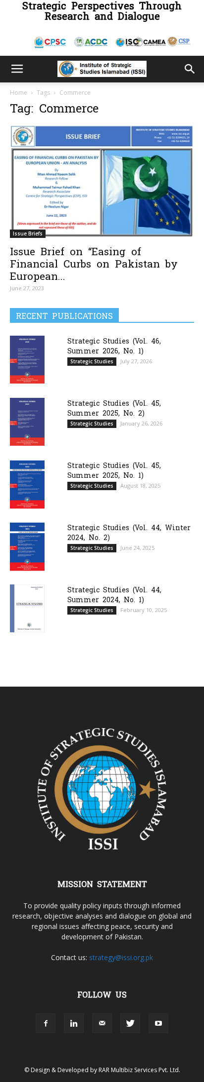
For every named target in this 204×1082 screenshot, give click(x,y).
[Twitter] (130, 1023)
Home (18, 92)
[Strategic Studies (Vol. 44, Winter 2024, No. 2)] (27, 546)
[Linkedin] (74, 1023)
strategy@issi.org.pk (121, 957)
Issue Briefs (28, 233)
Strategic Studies (91, 361)
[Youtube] (158, 1023)
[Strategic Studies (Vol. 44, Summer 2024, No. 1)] (27, 608)
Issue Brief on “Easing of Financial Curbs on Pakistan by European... (94, 262)
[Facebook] (45, 1023)
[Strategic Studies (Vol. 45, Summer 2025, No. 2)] (27, 422)
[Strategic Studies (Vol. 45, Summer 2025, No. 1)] (27, 484)
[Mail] (102, 1023)
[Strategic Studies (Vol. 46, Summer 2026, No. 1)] (27, 360)
